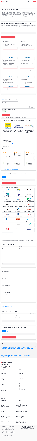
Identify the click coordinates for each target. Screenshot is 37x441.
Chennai (3, 254)
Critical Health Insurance (19, 406)
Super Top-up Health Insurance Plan (23, 347)
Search (8, 36)
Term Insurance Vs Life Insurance (5, 416)
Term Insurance (3, 375)
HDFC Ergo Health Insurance (19, 354)
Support (26, 1)
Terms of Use (20, 375)
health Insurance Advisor (4, 347)
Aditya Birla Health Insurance (28, 354)
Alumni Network (3, 391)
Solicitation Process (3, 390)
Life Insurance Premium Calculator (6, 421)
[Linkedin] (5, 364)
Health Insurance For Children (22, 349)
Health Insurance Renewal (12, 348)
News (29, 1)
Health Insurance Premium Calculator (6, 346)
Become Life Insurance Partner (20, 416)
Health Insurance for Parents (5, 349)
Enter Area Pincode (31, 107)
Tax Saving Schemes (4, 380)
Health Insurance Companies (13, 347)
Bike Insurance (3, 372)
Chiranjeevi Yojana (27, 355)
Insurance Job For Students (20, 421)
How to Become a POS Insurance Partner (21, 417)
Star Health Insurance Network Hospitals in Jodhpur (10, 315)
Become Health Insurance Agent (7, 306)
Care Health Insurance (11, 354)
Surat (2, 250)
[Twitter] (7, 364)
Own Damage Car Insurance (5, 406)
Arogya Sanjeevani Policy (6, 285)
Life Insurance (3, 374)
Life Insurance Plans (3, 418)
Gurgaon (3, 252)
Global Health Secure (5, 290)
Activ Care (3, 280)
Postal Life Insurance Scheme (5, 412)
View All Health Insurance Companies (8, 239)
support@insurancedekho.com (8, 366)
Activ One (3, 297)
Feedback (2, 385)
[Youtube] (2, 364)
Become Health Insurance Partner (20, 415)
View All (34, 261)
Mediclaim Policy (16, 344)
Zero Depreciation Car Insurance (5, 404)
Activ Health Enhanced (5, 273)
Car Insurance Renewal (4, 401)
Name (3, 179)
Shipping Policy (21, 374)
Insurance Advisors (18, 1)
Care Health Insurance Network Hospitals (7, 131)
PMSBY (23, 355)
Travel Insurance (3, 379)
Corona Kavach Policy (5, 287)
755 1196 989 (4, 367)
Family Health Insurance (19, 348)
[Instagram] (4, 364)
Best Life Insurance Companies (5, 417)
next (12, 89)
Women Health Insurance (14, 349)
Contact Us (2, 384)
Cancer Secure (4, 276)
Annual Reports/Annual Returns (5, 389)
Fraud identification (3, 386)
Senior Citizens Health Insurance (20, 410)
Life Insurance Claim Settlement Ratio (6, 415)
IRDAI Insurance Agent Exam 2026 (20, 418)
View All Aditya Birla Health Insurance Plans (8, 300)
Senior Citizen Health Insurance (28, 348)
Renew (23, 1)
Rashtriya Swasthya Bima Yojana (16, 355)
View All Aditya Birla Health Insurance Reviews (10, 169)
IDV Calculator (3, 405)
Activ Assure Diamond (5, 271)
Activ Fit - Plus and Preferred (6, 292)
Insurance (12, 1)
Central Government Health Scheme (6, 356)
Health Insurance (3, 344)
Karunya (13, 356)
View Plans (8, 183)
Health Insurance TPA (4, 348)
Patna (2, 248)
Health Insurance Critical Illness (17, 346)
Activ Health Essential (5, 283)
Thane (3, 259)
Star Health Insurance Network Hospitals (18, 131)
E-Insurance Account (22, 378)
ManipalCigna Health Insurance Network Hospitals (29, 131)
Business (2, 378)
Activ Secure (4, 278)
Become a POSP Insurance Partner (20, 412)
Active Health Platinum (5, 294)
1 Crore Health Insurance (23, 344)
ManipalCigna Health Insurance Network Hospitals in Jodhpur (11, 317)
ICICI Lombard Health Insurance (5, 355)
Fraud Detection (21, 373)
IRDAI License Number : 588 (26, 427)
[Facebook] (1, 364)
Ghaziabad (3, 257)
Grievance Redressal (22, 372)
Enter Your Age (4, 102)
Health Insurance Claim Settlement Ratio (29, 346)
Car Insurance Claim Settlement (5, 407)
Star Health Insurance (4, 354)
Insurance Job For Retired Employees (21, 422)
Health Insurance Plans (10, 344)
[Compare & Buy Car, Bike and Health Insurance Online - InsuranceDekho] (5, 2)
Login (34, 1)
